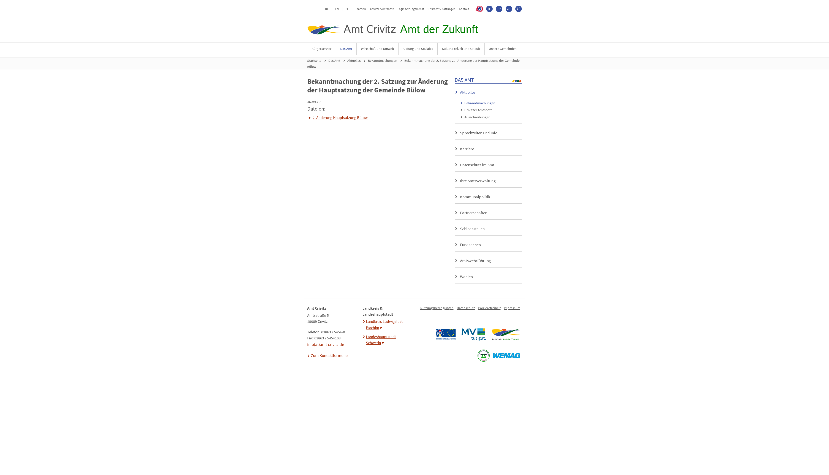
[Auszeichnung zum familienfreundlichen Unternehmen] (483, 356)
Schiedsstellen (472, 228)
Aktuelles (354, 60)
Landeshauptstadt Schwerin (381, 339)
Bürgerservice (322, 48)
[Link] (506, 334)
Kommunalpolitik (475, 196)
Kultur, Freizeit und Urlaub (461, 48)
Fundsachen (470, 244)
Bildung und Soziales (418, 48)
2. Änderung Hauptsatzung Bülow (340, 117)
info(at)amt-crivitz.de (325, 344)
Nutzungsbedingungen (437, 308)
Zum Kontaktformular (329, 355)
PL (347, 9)
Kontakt (464, 9)
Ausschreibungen (477, 117)
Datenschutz (466, 308)
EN (337, 9)
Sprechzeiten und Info (478, 132)
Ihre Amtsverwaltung (478, 180)
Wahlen (466, 276)
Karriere (361, 9)
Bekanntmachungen (382, 60)
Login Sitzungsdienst (410, 9)
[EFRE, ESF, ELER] (445, 334)
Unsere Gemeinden (503, 48)
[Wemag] (506, 356)
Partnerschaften (473, 212)
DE (327, 9)
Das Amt (346, 48)
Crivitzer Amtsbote (382, 9)
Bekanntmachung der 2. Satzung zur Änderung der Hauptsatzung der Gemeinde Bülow (413, 63)
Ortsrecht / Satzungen (441, 9)
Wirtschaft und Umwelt (377, 48)
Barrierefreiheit (489, 308)
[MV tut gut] (473, 334)
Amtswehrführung (475, 260)
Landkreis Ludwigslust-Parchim (385, 324)
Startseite (314, 60)
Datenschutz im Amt (477, 164)
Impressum (512, 308)
